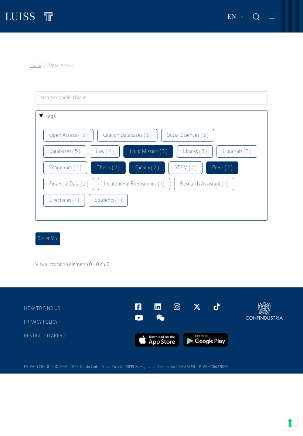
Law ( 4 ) (105, 151)
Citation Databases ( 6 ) (127, 135)
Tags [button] (50, 116)
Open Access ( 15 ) (68, 135)
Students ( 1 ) (108, 200)
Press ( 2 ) (222, 168)
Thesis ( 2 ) (108, 168)
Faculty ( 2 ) (147, 168)
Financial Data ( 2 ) (68, 184)
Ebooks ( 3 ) (195, 151)
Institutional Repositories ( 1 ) (134, 184)
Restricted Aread (44, 336)
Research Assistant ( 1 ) (204, 184)
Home (35, 66)
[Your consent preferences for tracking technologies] (290, 423)
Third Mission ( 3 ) (148, 151)
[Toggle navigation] (273, 16)
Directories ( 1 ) (64, 200)
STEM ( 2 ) (185, 168)
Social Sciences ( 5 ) (187, 135)
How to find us (42, 309)
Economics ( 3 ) (65, 168)
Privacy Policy (41, 322)
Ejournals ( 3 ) (236, 151)
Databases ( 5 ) (64, 151)
